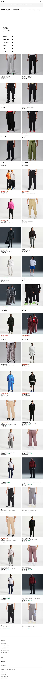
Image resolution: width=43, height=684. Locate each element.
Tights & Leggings (7, 30)
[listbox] (39, 10)
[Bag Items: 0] (41, 2)
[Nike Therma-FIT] (10, 237)
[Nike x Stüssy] (32, 295)
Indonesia (4, 665)
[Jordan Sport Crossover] (32, 93)
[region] (21, 47)
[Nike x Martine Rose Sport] (10, 295)
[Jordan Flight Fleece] (10, 122)
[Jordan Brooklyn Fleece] (32, 122)
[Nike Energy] (10, 266)
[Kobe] (32, 179)
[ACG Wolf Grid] (10, 208)
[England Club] (10, 468)
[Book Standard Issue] (32, 439)
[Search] (38, 2)
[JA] (10, 497)
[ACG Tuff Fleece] (10, 179)
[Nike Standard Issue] (32, 468)
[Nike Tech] (32, 237)
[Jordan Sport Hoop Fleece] (10, 64)
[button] (8, 36)
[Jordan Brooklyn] (10, 150)
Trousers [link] (4, 31)
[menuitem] (3, 671)
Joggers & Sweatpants (5, 28)
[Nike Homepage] (3, 1)
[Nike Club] (10, 93)
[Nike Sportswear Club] (32, 410)
